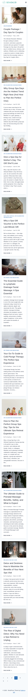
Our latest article (9, 216)
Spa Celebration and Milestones (13, 85)
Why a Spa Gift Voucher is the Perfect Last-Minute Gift (14, 223)
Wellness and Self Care (10, 560)
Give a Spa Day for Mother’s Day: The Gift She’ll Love (13, 160)
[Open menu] (25, 2)
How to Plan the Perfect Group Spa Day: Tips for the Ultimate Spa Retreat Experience (13, 427)
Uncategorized (8, 26)
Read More (8, 60)
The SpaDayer (8, 35)
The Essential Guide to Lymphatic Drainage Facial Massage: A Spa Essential (13, 287)
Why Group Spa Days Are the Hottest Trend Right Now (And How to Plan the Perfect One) (14, 94)
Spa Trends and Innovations (11, 277)
